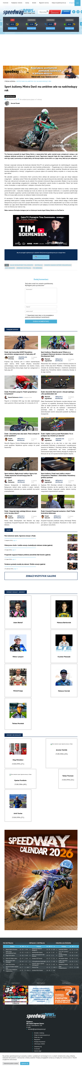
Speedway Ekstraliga (24, 268)
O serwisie (5, 2)
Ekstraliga (38, 265)
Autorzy (27, 2)
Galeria (8, 530)
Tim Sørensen (37, 268)
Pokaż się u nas (38, 1037)
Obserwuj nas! (42, 257)
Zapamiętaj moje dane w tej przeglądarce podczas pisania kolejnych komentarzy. (39, 316)
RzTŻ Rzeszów (10, 268)
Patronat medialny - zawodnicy (15, 592)
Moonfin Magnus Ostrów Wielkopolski (57, 265)
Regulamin (37, 1039)
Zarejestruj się (38, 1046)
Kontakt (34, 2)
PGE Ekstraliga (10, 96)
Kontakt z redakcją (39, 1033)
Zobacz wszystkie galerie (41, 576)
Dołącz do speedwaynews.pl (59, 2)
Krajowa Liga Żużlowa (23, 358)
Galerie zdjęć (37, 1051)
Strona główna (9, 81)
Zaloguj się (71, 2)
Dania (21, 397)
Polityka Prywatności (39, 1042)
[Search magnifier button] (47, 11)
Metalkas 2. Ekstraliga (59, 360)
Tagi (6, 265)
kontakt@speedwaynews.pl (37, 1029)
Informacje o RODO (39, 1044)
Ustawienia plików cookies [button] (11, 1063)
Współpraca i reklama (16, 2)
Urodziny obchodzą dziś (13, 735)
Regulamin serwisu (44, 2)
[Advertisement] (41, 51)
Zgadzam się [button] (24, 1063)
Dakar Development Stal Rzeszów (21, 265)
